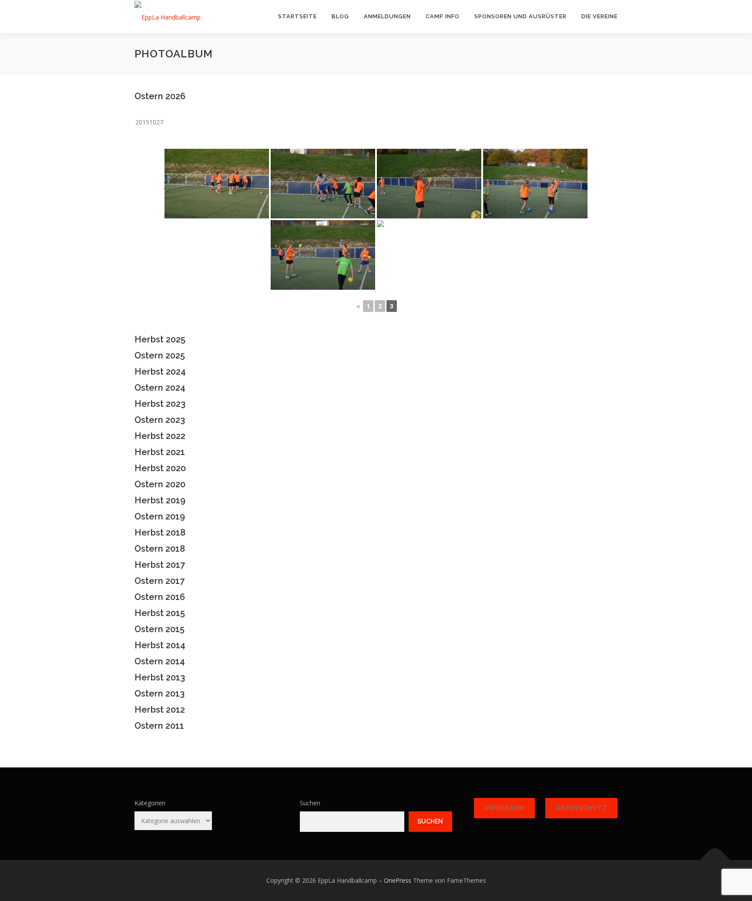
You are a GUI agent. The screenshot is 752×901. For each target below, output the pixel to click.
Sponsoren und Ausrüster (520, 16)
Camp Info (443, 16)
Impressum (504, 807)
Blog (340, 16)
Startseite (297, 16)
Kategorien (149, 803)
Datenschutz (581, 807)
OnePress (397, 880)
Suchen (310, 803)
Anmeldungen (387, 16)
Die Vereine (599, 16)
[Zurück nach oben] (715, 859)
